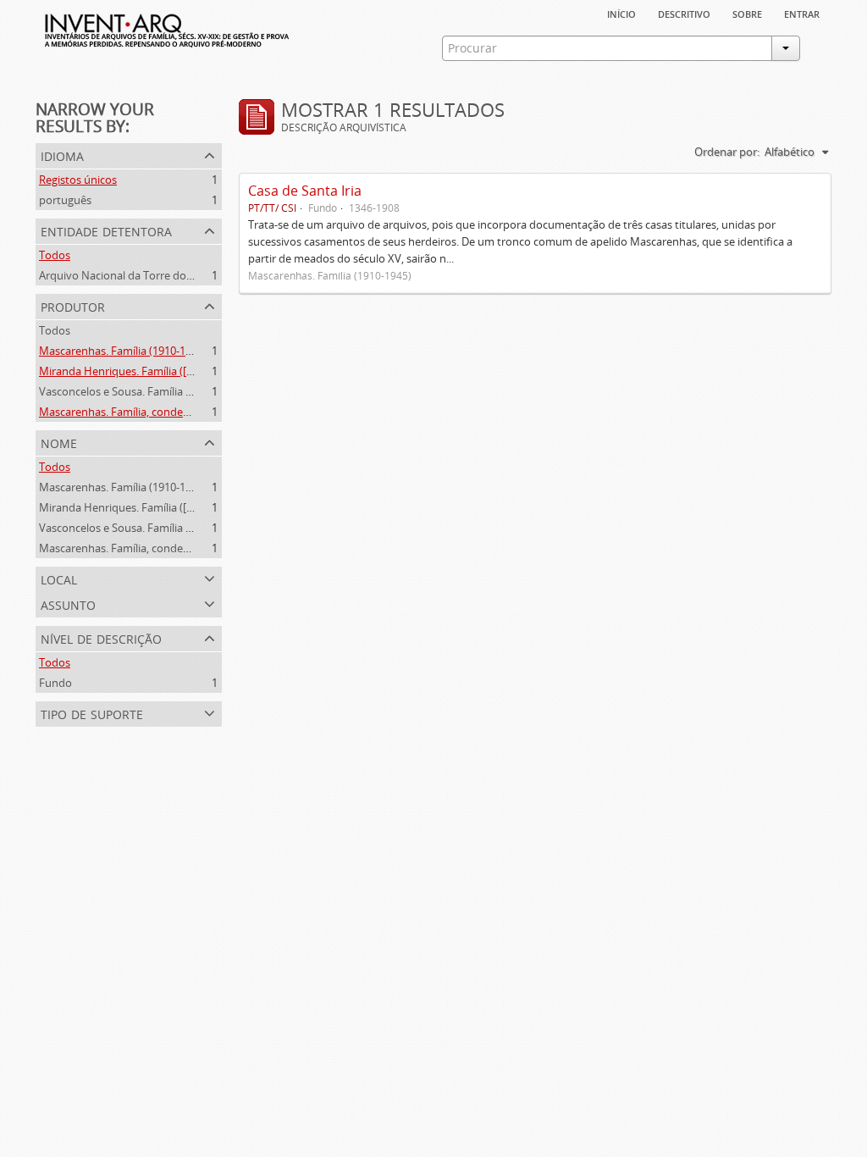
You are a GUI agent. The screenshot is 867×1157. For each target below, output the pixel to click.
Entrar (802, 12)
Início (621, 12)
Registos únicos (78, 179)
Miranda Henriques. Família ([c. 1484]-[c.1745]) (153, 371)
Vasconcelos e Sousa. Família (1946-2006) (141, 391)
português (65, 200)
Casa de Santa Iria (305, 190)
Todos (54, 255)
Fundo (55, 682)
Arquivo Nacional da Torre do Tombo (132, 275)
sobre (747, 12)
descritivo (684, 12)
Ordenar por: (726, 151)
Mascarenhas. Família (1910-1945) (123, 350)
